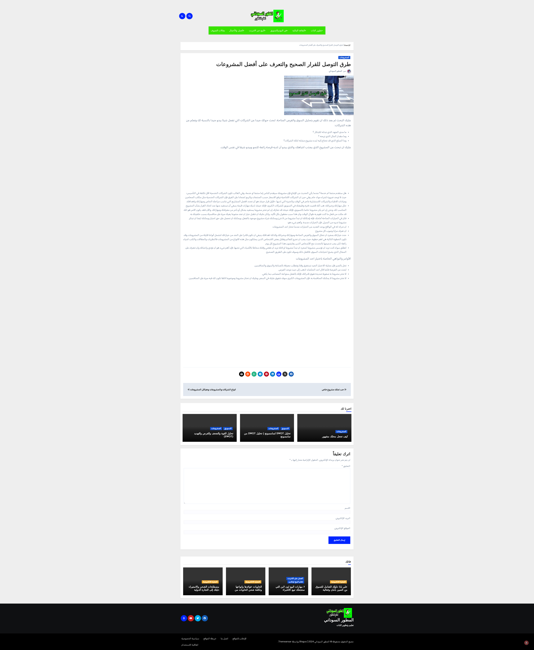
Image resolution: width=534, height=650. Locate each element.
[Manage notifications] (526, 643)
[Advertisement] (267, 171)
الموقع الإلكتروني (342, 528)
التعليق (346, 466)
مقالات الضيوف (218, 30)
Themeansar (284, 641)
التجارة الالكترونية (338, 582)
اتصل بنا (224, 638)
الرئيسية (347, 45)
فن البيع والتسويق (278, 30)
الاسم (347, 508)
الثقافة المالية (298, 30)
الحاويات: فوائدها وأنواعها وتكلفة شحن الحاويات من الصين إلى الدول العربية (248, 590)
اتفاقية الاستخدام (189, 644)
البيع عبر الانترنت (256, 30)
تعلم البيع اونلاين (296, 582)
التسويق (285, 428)
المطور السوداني (335, 71)
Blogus (303, 641)
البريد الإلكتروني (343, 518)
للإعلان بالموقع (239, 638)
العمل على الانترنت (295, 578)
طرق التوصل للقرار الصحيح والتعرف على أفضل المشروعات (283, 64)
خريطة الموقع (209, 638)
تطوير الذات (316, 30)
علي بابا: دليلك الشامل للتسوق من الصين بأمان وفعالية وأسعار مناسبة (331, 590)
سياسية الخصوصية (190, 638)
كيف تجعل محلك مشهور (335, 437)
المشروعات (344, 57)
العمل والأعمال (236, 30)
